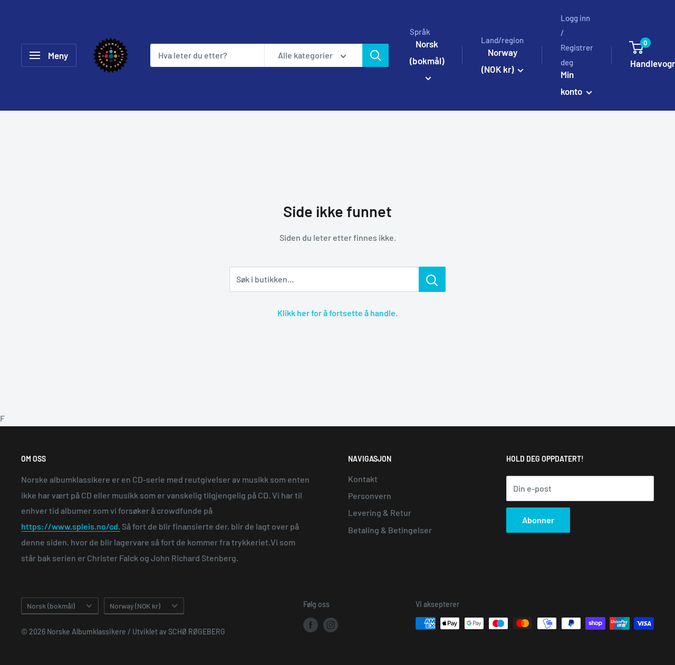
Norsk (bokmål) (51, 605)
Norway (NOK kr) (135, 605)
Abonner (538, 520)
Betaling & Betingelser (390, 530)
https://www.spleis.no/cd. (70, 526)
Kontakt (363, 479)
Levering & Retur (379, 512)
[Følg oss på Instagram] (330, 624)
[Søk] (375, 55)
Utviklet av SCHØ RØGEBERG (178, 631)
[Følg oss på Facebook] (310, 624)
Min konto (572, 82)
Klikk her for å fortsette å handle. (337, 313)
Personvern (369, 496)
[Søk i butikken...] (432, 279)
